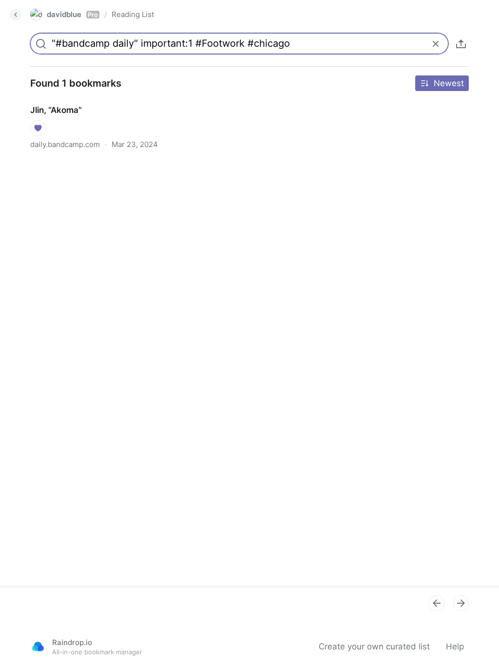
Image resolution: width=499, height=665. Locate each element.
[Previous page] (436, 603)
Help (455, 646)
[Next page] (461, 603)
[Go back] (15, 14)
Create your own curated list (374, 646)
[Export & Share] (461, 44)
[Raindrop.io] (38, 646)
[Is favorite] (38, 128)
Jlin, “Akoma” (46, 101)
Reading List (133, 14)
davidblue (72, 14)
